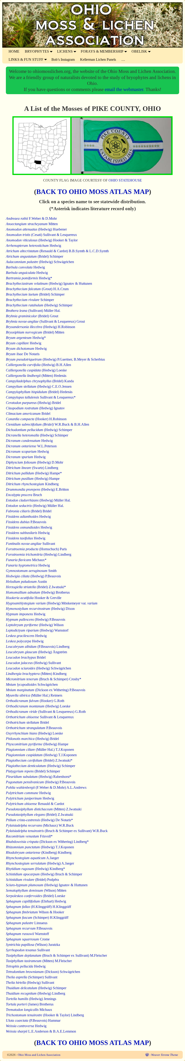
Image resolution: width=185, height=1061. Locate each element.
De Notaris (22, 354)
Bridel (28, 413)
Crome (28, 939)
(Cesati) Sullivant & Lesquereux (41, 235)
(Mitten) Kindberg (36, 674)
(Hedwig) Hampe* (34, 473)
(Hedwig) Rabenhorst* (38, 777)
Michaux (29, 1010)
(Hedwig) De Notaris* (39, 820)
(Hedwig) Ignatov (35, 408)
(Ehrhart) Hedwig (36, 901)
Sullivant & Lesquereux (40, 717)
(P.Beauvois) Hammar (33, 1020)
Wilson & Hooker (35, 912)
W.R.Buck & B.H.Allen (47, 424)
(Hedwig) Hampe (33, 478)
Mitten (32, 224)
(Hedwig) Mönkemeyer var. (51, 603)
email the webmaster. (125, 89)
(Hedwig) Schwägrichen (40, 262)
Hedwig (33, 245)
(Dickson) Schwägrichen (43, 972)
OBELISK (139, 51)
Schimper (30, 300)
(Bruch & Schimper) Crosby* (43, 679)
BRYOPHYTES (37, 51)
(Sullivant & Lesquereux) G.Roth (46, 712)
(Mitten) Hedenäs (36, 376)
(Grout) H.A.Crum (37, 289)
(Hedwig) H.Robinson (40, 327)
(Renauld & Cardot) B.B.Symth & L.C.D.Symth (57, 251)
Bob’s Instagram (63, 59)
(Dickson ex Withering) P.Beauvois (45, 690)
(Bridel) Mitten (35, 332)
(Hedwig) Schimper (39, 305)
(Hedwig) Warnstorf (37, 630)
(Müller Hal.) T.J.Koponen (40, 749)
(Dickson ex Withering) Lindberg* (47, 842)
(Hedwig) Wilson (35, 625)
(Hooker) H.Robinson (36, 419)
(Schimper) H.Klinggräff (37, 917)
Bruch (24, 495)
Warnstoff (27, 934)
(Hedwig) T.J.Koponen (41, 755)
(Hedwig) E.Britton (37, 489)
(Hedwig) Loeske (36, 370)
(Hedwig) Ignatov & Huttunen (49, 283)
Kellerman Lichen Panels (98, 59)
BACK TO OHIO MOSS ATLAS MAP (92, 191)
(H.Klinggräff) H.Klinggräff (38, 907)
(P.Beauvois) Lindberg (37, 646)
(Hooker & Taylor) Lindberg (45, 1015)
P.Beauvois (26, 522)
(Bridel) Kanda (40, 381)
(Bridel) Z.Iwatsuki (39, 814)
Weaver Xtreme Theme (164, 1054)
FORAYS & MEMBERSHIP (102, 51)
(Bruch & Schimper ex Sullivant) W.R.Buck (57, 831)
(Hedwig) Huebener (36, 229)
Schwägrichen (32, 684)
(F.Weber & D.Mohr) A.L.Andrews (46, 787)
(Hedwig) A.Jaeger (40, 863)
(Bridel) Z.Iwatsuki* (36, 587)
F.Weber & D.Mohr (31, 218)
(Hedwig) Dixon (40, 609)
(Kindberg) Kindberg (39, 852)
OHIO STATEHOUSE (125, 180)
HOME (14, 51)
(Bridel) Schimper (34, 256)
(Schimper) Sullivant (31, 977)
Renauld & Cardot (35, 804)
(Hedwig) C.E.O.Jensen (39, 386)
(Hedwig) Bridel (33, 403)
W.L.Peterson (31, 446)
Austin (26, 581)
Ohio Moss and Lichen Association (39, 1054)
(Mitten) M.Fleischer (39, 961)
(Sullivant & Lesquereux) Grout (45, 321)
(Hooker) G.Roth (35, 701)
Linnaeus (26, 923)
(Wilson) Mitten (36, 890)
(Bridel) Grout (32, 316)
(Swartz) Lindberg (32, 468)
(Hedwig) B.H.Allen (38, 365)
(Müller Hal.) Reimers (34, 695)
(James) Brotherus (29, 1004)
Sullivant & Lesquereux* (41, 397)
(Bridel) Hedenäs (39, 392)
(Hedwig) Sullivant (33, 663)
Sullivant (30, 544)
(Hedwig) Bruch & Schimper (44, 874)
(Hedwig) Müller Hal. (38, 500)
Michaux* (26, 560)
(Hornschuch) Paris (36, 549)
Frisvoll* (29, 836)
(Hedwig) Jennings (31, 999)
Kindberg (32, 484)
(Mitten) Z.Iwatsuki (43, 809)
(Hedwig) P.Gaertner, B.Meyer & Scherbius (55, 359)
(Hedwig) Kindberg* (35, 869)
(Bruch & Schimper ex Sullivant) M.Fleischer (56, 955)
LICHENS (65, 51)
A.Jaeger (32, 858)
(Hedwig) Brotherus (38, 592)
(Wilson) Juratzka (33, 945)
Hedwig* (29, 278)
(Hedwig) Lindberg (38, 554)
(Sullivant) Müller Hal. (33, 310)
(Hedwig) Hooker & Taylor (42, 240)
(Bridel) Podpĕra (32, 879)
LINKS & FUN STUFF (26, 59)
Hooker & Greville (33, 598)
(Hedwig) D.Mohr (34, 462)
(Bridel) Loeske (35, 896)
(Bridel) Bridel (28, 511)
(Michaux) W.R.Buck (40, 825)
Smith (31, 571)
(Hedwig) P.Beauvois (33, 576)
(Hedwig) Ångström (36, 652)
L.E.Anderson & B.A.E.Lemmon (41, 1031)
